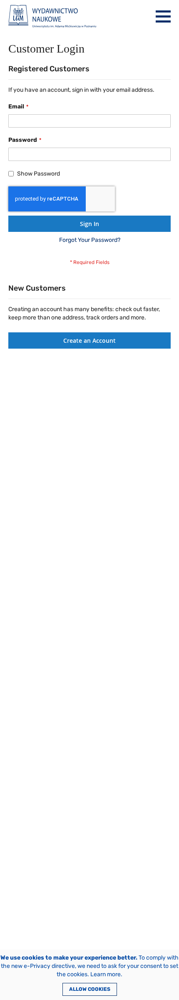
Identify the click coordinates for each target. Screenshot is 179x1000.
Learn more (105, 974)
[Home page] (52, 16)
